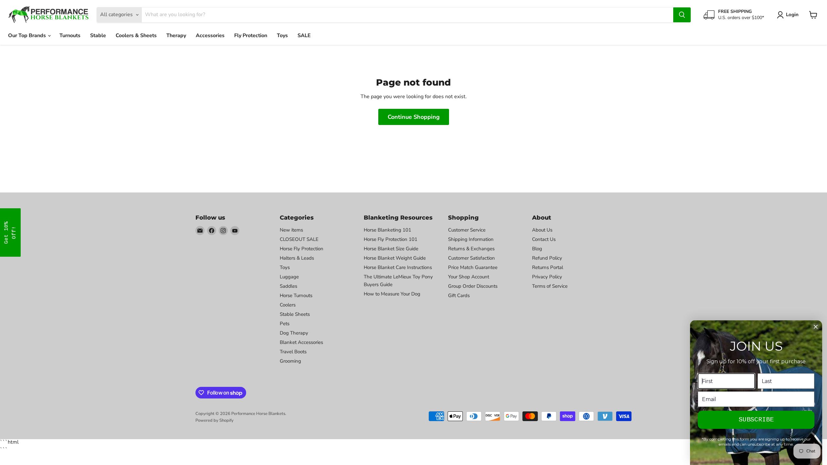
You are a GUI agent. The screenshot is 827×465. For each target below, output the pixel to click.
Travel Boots (293, 351)
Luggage (289, 277)
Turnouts (69, 35)
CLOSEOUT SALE (299, 239)
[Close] (816, 327)
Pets (284, 323)
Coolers (288, 305)
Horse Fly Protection (301, 248)
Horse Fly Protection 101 (390, 239)
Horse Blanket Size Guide (391, 248)
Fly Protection (250, 35)
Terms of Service (550, 286)
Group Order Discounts (472, 286)
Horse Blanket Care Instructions (398, 267)
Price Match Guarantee (472, 267)
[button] (10, 232)
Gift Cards (459, 295)
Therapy (176, 35)
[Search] (682, 14)
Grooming (290, 361)
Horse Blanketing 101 (387, 230)
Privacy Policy (547, 277)
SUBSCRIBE (756, 419)
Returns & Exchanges (471, 248)
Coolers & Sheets (136, 35)
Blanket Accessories (301, 342)
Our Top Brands (27, 35)
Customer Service (467, 230)
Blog (537, 248)
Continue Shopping (414, 117)
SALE (304, 35)
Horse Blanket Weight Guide (395, 258)
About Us (542, 230)
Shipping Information (471, 239)
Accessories (210, 35)
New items (291, 230)
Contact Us (544, 239)
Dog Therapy (294, 333)
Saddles (288, 286)
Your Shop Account (468, 277)
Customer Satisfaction (471, 258)
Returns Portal (547, 267)
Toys (282, 35)
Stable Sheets (295, 314)
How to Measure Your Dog (392, 294)
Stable (98, 35)
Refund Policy (547, 258)
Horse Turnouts (296, 295)
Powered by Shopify (214, 420)
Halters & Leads (297, 258)
